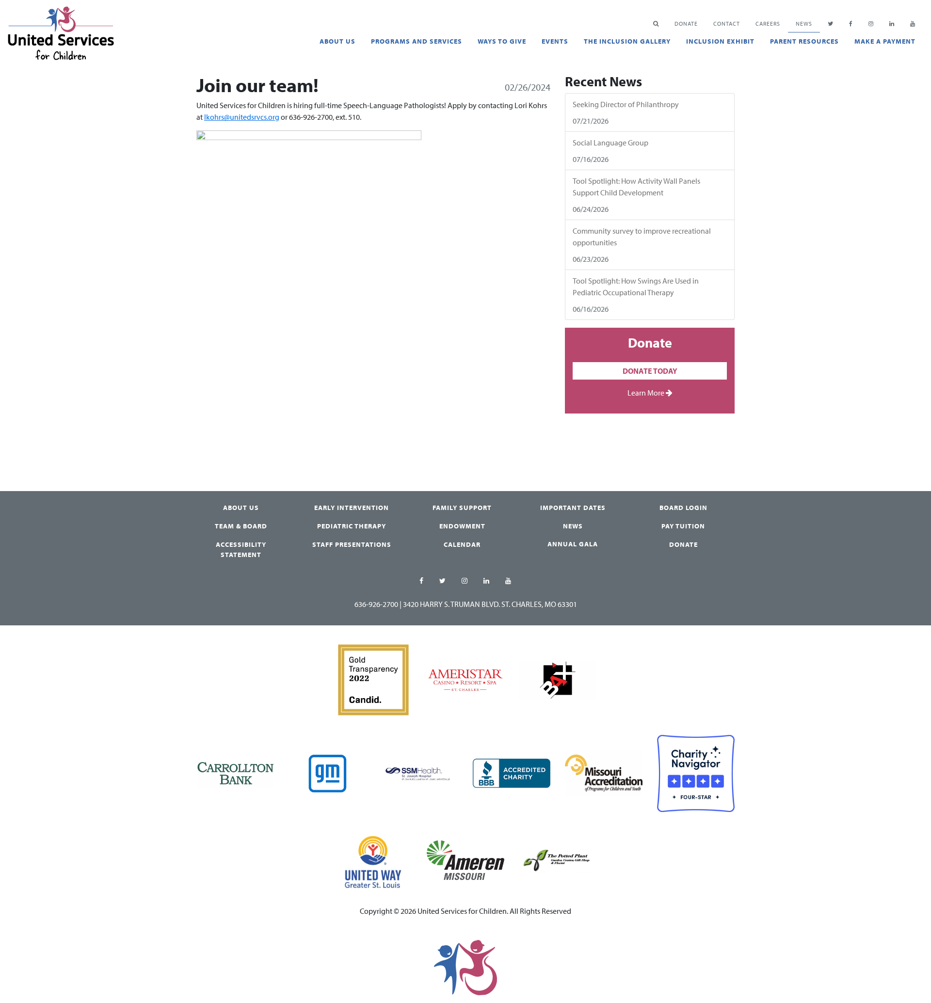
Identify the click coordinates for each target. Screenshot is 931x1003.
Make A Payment (884, 41)
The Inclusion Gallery (627, 41)
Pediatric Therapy (351, 526)
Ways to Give (502, 41)
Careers (767, 23)
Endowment (462, 526)
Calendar (462, 544)
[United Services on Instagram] (465, 581)
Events (555, 41)
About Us (337, 41)
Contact (726, 23)
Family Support (462, 507)
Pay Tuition (683, 526)
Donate (683, 544)
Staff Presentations (351, 544)
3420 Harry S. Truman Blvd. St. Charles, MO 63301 (490, 604)
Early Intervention (351, 507)
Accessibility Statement (241, 549)
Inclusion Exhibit (720, 41)
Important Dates (573, 507)
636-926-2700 (376, 604)
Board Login (683, 507)
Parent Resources (804, 41)
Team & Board (241, 526)
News (804, 23)
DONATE (686, 23)
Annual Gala (572, 544)
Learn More (646, 393)
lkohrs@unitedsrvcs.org (241, 117)
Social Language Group (610, 142)
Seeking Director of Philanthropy (626, 104)
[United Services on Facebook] (422, 581)
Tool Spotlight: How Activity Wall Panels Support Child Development (636, 186)
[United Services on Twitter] (443, 581)
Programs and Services (416, 41)
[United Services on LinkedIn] (487, 581)
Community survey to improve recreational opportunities (642, 236)
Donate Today (650, 371)
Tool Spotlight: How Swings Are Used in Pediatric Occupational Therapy (636, 286)
